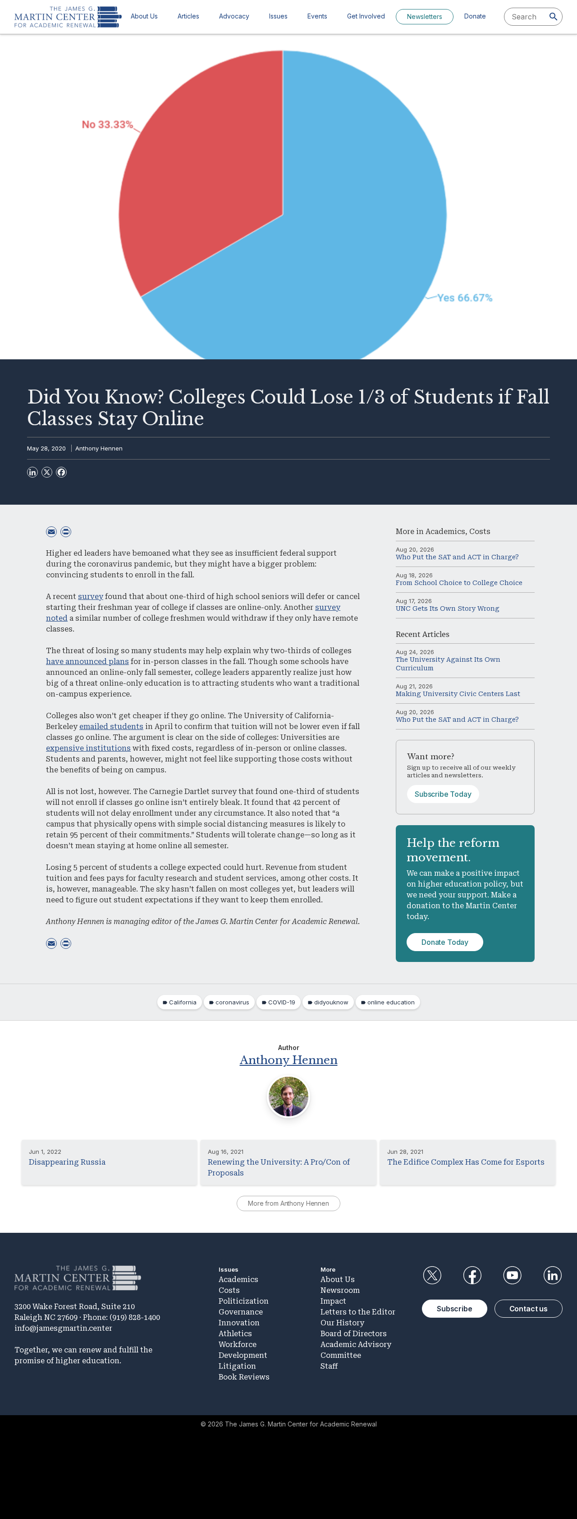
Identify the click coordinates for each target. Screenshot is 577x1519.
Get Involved (366, 16)
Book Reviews (244, 1377)
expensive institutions (88, 748)
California (183, 1002)
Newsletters (424, 16)
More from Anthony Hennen (288, 1203)
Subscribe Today (443, 794)
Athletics (235, 1333)
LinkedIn (553, 1275)
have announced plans (87, 661)
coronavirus (232, 1002)
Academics (445, 531)
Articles (188, 16)
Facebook (472, 1275)
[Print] (65, 531)
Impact (333, 1301)
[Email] (51, 531)
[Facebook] (61, 472)
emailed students (111, 726)
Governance (241, 1312)
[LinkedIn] (32, 472)
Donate (475, 16)
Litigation (237, 1366)
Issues (278, 16)
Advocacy (234, 16)
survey (90, 596)
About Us (144, 16)
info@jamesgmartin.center (63, 1328)
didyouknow (331, 1002)
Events (317, 16)
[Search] (554, 17)
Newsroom (340, 1290)
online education (391, 1002)
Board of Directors (354, 1333)
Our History (342, 1323)
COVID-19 (281, 1002)
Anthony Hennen (99, 448)
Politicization (244, 1301)
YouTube (512, 1275)
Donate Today (444, 942)
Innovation (239, 1323)
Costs (479, 531)
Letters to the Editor (358, 1312)
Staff (329, 1366)
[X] (46, 472)
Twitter (432, 1275)
